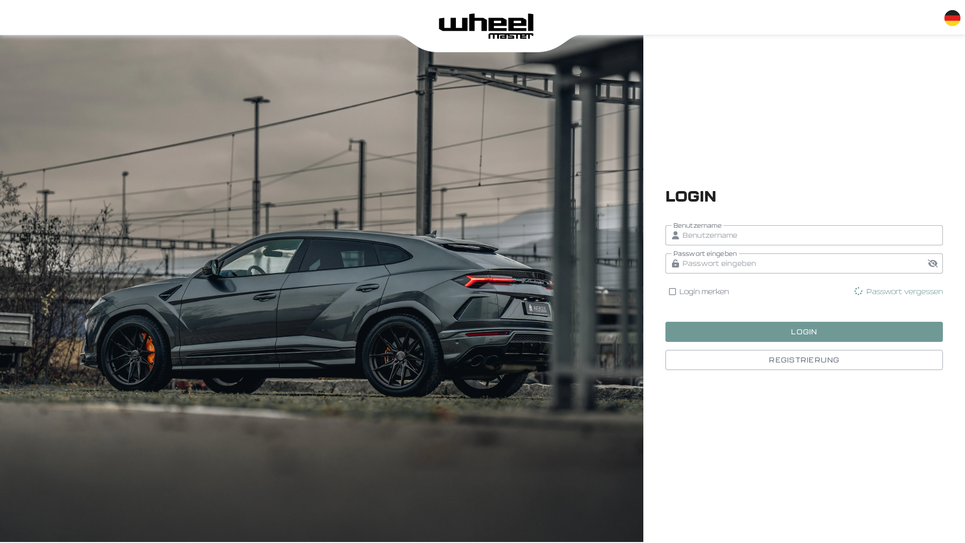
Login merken (704, 291)
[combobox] (951, 16)
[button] (933, 263)
